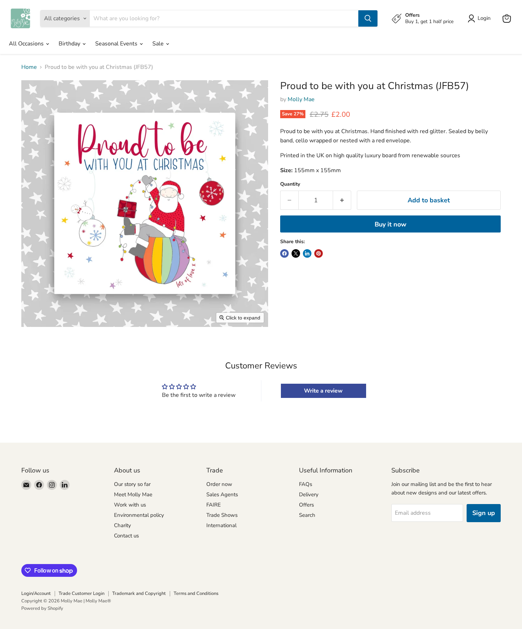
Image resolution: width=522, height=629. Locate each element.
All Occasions (27, 44)
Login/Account (36, 593)
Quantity (290, 184)
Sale (158, 44)
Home (29, 67)
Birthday (70, 44)
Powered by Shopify (42, 608)
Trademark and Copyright (139, 593)
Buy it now (390, 224)
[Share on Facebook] (284, 253)
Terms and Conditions (196, 593)
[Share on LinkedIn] (307, 253)
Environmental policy (139, 515)
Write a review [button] (323, 391)
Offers (306, 504)
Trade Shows (222, 515)
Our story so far (132, 484)
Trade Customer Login (81, 593)
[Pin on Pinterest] (318, 253)
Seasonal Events (117, 44)
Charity (122, 525)
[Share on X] (296, 253)
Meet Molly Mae (133, 494)
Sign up (483, 513)
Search (307, 515)
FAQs (305, 484)
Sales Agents (222, 494)
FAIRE (213, 504)
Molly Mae (301, 99)
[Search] (367, 18)
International (221, 525)
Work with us (130, 504)
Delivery (309, 494)
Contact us (126, 535)
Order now (219, 484)
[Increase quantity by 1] (342, 200)
